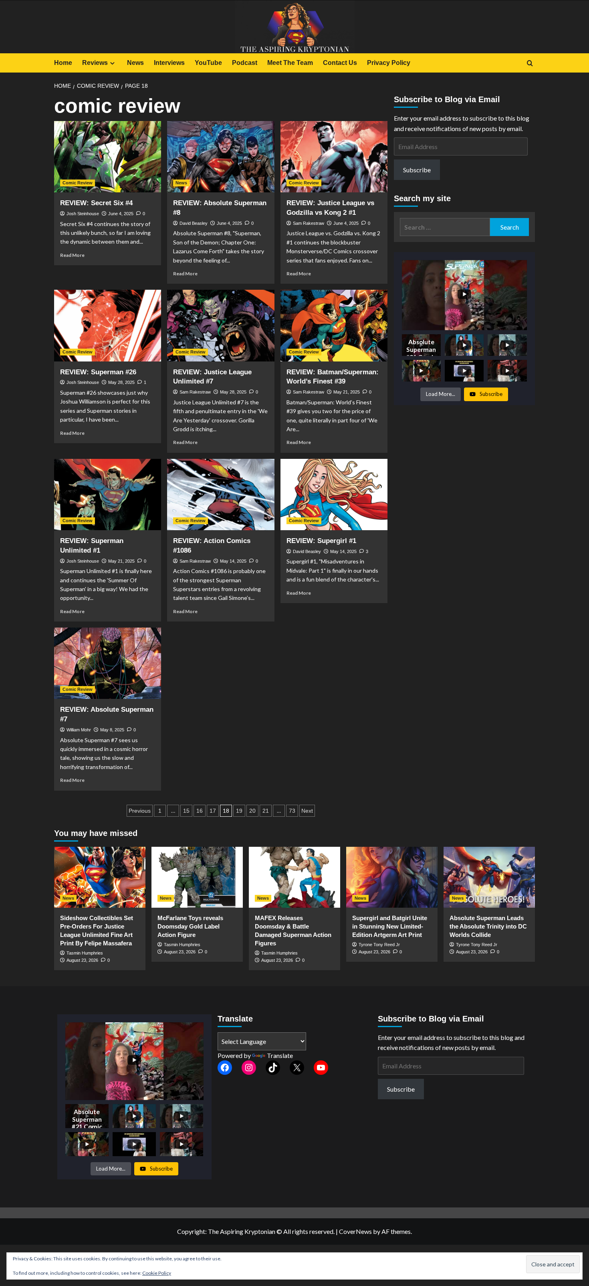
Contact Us (340, 62)
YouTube (208, 62)
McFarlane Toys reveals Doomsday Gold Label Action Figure (190, 926)
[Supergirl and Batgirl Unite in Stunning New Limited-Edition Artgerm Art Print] (392, 877)
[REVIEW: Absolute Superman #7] (107, 663)
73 (292, 811)
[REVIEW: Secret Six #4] (107, 156)
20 (252, 811)
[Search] (530, 64)
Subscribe (417, 170)
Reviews (95, 62)
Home (63, 62)
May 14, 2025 (233, 561)
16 (199, 811)
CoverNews (355, 1231)
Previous (140, 811)
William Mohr (79, 729)
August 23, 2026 (82, 960)
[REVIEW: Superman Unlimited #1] (107, 494)
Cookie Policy (156, 1273)
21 (265, 811)
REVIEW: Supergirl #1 (321, 541)
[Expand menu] (112, 63)
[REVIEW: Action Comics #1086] (220, 494)
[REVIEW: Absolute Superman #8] (220, 156)
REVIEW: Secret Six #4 (96, 203)
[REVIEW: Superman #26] (107, 325)
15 (186, 811)
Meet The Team (290, 62)
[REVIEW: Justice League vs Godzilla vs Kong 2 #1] (333, 156)
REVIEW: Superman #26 (98, 372)
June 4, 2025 (120, 213)
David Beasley (194, 223)
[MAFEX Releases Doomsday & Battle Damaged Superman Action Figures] (294, 877)
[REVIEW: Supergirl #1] (333, 494)
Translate (280, 1055)
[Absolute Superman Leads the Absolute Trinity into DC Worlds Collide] (489, 877)
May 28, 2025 (121, 382)
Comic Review (78, 182)
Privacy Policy (388, 62)
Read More (72, 255)
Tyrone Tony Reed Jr (379, 944)
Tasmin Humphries (85, 953)
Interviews (169, 62)
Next (307, 811)
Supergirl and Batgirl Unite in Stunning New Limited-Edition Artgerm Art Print (389, 926)
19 (239, 811)
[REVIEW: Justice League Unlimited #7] (220, 325)
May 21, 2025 (346, 392)
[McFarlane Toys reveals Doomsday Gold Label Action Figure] (197, 877)
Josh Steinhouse (83, 213)
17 (213, 811)
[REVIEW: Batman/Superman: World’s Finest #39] (333, 325)
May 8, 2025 (112, 729)
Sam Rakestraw (308, 223)
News (135, 62)
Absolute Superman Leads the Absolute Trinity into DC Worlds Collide (488, 926)
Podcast (244, 62)
